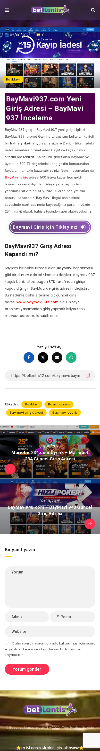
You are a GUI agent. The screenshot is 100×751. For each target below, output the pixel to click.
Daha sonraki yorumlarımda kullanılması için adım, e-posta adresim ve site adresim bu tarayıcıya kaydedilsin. (50, 649)
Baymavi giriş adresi (26, 412)
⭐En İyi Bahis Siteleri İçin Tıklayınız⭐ (50, 747)
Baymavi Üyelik (64, 412)
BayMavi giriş (16, 177)
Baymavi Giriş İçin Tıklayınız (45, 227)
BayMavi (13, 79)
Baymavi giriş (59, 404)
